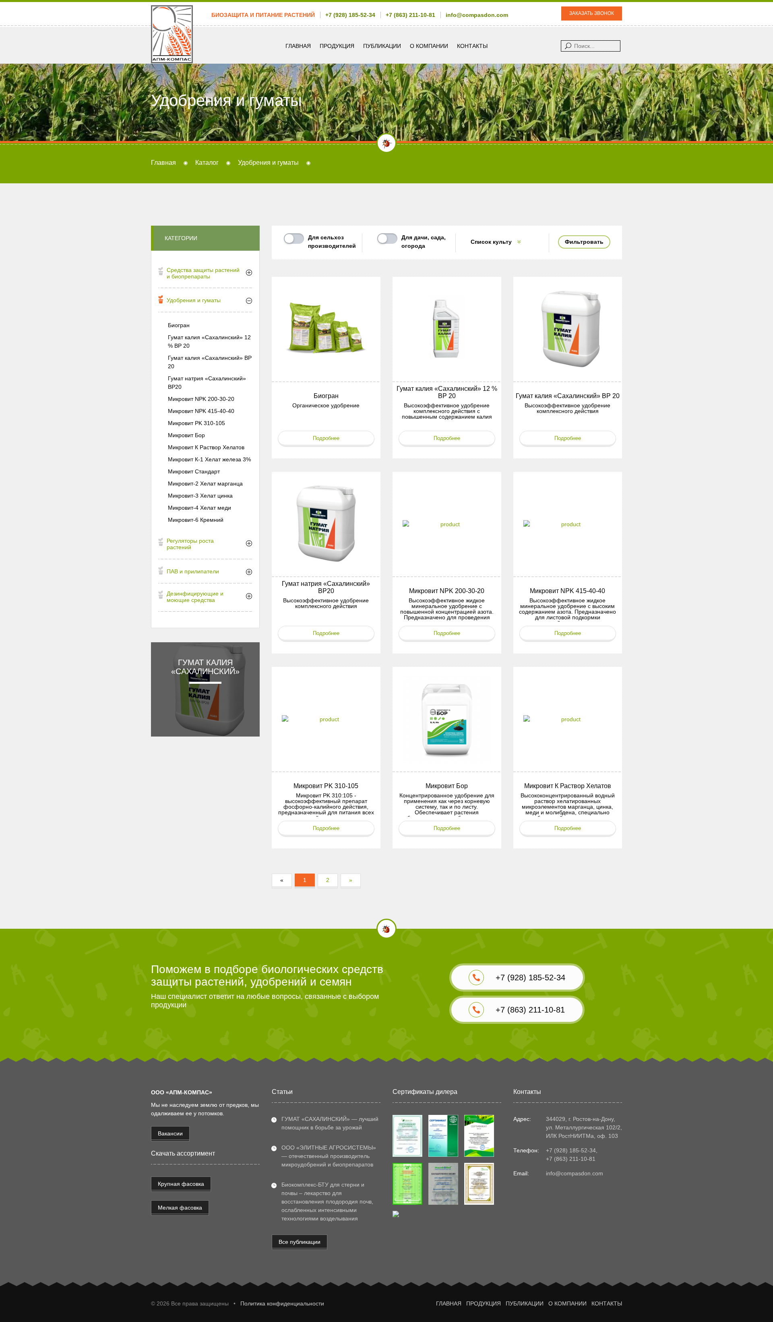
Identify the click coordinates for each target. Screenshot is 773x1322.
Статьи (282, 1091)
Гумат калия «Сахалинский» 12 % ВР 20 (209, 341)
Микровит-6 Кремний (195, 520)
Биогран (179, 325)
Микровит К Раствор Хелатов (206, 447)
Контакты (472, 46)
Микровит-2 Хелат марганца (205, 483)
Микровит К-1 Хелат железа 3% (209, 459)
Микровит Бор (186, 435)
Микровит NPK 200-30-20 (201, 399)
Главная (298, 46)
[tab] (205, 274)
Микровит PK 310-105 (196, 423)
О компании (429, 46)
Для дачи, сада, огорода (423, 241)
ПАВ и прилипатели (193, 571)
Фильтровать (584, 242)
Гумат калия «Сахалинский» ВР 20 (210, 362)
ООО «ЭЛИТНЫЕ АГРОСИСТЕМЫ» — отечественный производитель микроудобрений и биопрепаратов (328, 1156)
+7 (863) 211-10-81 (410, 15)
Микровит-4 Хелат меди (199, 507)
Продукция (337, 46)
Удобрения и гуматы (194, 300)
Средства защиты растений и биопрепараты (203, 273)
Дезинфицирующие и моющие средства (195, 596)
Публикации (382, 46)
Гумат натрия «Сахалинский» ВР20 (207, 382)
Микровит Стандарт (194, 471)
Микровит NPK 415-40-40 (201, 411)
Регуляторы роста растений (190, 544)
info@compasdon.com (477, 15)
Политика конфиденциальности (282, 1303)
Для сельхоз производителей (332, 241)
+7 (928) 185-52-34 (350, 15)
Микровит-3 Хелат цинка (200, 495)
